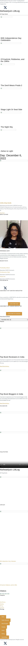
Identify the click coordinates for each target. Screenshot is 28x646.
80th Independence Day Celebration (8, 561)
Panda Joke (2, 276)
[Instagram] (9, 7)
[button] (14, 15)
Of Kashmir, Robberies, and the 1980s (8, 585)
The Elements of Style (5, 272)
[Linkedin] (12, 7)
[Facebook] (1, 7)
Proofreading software (5, 267)
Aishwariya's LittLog (10, 11)
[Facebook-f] (1, 643)
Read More (2, 213)
